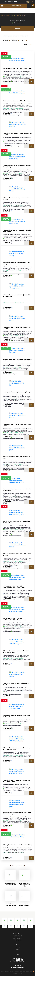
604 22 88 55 (17, 960)
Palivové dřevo (5, 15)
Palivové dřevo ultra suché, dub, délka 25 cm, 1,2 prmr (17, 328)
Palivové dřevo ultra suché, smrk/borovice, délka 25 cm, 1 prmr (16, 781)
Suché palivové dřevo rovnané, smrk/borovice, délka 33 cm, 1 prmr (14, 586)
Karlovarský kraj (15, 15)
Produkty (17, 944)
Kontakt (17, 947)
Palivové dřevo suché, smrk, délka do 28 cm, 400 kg (16, 683)
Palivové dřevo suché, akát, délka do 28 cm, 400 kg (16, 263)
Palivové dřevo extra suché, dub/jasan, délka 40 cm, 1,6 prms (17, 295)
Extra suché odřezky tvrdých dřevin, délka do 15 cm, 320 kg (17, 231)
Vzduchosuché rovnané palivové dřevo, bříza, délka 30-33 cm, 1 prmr (17, 813)
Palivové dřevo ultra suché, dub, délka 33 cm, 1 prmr (17, 457)
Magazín (17, 949)
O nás (17, 954)
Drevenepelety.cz (17, 938)
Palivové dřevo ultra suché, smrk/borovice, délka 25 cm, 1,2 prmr (16, 748)
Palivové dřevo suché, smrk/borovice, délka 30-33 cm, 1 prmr (16, 716)
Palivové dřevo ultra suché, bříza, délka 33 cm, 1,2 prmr (17, 554)
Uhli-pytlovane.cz (17, 937)
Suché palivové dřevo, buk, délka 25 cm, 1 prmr (17, 101)
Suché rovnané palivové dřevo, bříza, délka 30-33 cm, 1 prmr (16, 522)
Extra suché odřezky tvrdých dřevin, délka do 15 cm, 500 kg (17, 166)
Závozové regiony (17, 952)
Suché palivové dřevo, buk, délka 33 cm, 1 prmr (17, 68)
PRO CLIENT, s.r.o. (19, 973)
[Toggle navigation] (2, 5)
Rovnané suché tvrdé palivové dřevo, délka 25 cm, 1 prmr (17, 360)
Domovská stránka (18, 22)
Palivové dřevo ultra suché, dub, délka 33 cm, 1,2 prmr (17, 198)
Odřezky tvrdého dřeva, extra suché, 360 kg (16, 392)
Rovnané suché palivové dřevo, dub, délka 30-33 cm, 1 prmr (17, 489)
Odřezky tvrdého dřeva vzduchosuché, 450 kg (17, 845)
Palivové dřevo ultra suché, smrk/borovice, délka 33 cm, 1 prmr (16, 651)
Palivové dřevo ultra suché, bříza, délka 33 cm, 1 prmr (17, 425)
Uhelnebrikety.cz (17, 940)
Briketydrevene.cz (17, 935)
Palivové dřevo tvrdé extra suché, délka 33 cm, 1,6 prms (17, 134)
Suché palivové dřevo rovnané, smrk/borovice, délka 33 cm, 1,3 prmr (14, 619)
